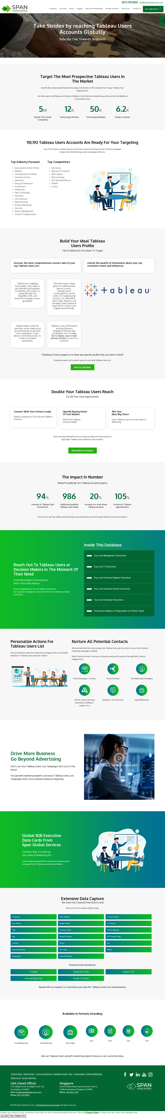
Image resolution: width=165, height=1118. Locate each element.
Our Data (63, 8)
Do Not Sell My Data (94, 1074)
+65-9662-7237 (72, 1092)
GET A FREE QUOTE (152, 9)
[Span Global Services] (14, 8)
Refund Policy (29, 1074)
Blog (71, 1074)
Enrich (71, 8)
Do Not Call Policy (29, 1078)
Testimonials (79, 1074)
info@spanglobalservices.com (151, 2)
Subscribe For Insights (83, 450)
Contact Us (137, 8)
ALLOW (4, 1116)
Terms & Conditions (44, 1074)
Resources (126, 8)
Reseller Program (60, 1074)
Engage (79, 8)
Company (53, 8)
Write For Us (16, 1078)
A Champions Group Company (48, 1105)
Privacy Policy (16, 1074)
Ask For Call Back (82, 367)
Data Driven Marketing (94, 8)
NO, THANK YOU (17, 1116)
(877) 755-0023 (130, 2)
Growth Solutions (112, 8)
